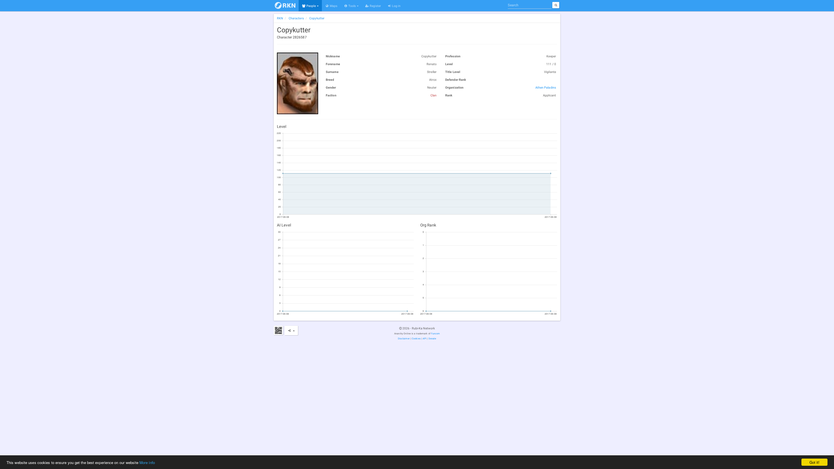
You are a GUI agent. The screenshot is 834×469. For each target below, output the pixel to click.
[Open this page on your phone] (278, 330)
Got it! (814, 462)
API (424, 338)
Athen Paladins (545, 87)
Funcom (435, 333)
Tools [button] (352, 6)
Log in (395, 6)
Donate (432, 338)
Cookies (416, 338)
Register (375, 6)
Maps (333, 6)
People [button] (311, 6)
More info (147, 462)
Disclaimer (404, 338)
